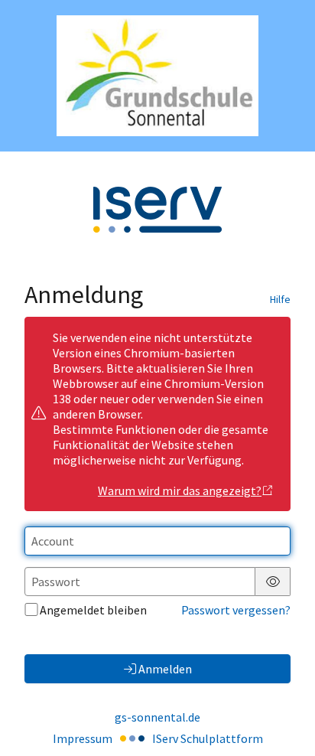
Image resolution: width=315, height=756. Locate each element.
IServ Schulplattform (207, 738)
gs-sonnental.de (157, 717)
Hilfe (280, 299)
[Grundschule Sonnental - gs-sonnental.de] (157, 75)
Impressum (82, 738)
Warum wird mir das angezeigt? (179, 490)
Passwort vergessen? (236, 610)
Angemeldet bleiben (93, 610)
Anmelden (165, 668)
